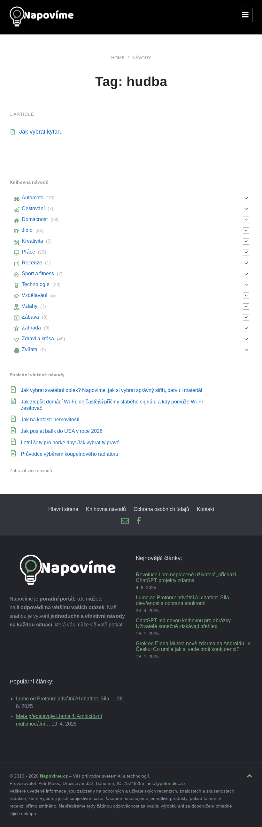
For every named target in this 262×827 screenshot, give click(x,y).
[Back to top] (249, 775)
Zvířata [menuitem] (29, 349)
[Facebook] (138, 521)
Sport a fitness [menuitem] (38, 273)
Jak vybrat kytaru (41, 132)
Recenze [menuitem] (32, 262)
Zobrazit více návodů (31, 470)
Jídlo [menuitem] (27, 230)
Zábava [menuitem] (30, 317)
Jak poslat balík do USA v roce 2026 (62, 431)
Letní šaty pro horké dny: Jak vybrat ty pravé (70, 442)
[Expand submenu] (246, 198)
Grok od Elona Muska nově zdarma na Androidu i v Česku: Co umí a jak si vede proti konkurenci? (193, 646)
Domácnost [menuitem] (35, 219)
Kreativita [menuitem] (32, 241)
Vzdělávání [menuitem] (34, 295)
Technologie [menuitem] (36, 284)
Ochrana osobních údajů (161, 509)
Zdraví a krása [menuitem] (38, 338)
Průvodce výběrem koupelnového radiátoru (69, 454)
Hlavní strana (63, 509)
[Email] (125, 521)
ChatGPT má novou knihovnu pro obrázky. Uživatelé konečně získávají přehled (184, 623)
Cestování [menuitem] (33, 208)
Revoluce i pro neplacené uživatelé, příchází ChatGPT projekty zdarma (186, 577)
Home (118, 57)
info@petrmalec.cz (167, 783)
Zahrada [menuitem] (31, 327)
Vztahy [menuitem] (29, 306)
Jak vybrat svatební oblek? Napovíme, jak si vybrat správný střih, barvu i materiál (111, 390)
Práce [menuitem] (28, 252)
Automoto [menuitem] (32, 197)
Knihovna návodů (106, 509)
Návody (141, 57)
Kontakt (205, 509)
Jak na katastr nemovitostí (50, 419)
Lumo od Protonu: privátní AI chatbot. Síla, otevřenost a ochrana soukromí (183, 600)
